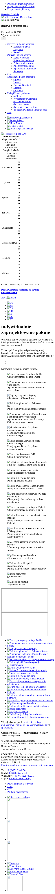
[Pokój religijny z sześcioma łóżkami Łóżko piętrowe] (30, 698)
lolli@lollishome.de (18, 773)
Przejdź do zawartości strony (21, 6)
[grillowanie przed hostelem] (21, 703)
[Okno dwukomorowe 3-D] (21, 667)
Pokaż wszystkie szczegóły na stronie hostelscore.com (27, 765)
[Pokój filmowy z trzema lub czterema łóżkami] (30, 692)
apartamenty (7, 727)
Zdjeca (20, 120)
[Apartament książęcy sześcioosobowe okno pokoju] (30, 645)
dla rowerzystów (21, 104)
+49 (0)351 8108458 (16, 770)
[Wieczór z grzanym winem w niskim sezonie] (30, 700)
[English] (10, 305)
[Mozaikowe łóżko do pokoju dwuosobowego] (30, 659)
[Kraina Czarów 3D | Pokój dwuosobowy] (28, 717)
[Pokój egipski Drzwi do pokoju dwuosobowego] (30, 665)
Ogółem (17, 79)
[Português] (10, 319)
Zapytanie (18, 49)
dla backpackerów (22, 101)
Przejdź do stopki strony (19, 9)
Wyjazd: (5, 35)
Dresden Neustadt (22, 85)
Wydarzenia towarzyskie (25, 98)
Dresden (17, 87)
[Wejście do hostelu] (17, 711)
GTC (9, 789)
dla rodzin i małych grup (25, 107)
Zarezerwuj (12, 44)
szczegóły (44, 725)
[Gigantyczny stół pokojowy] (22, 648)
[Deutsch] (10, 303)
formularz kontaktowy (20, 778)
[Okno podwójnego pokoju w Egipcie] (26, 687)
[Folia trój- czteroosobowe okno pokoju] (27, 670)
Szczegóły (18, 71)
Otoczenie (18, 90)
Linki (10, 786)
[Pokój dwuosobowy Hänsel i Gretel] (25, 678)
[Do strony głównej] (17, 17)
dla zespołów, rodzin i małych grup (30, 109)
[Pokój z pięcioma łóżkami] (21, 676)
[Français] (10, 311)
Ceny (10, 74)
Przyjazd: (5, 32)
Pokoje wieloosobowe (24, 63)
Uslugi (19, 126)
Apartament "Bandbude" (25, 68)
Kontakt (17, 52)
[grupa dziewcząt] (16, 708)
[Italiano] (9, 313)
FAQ (9, 112)
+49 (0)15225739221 (23, 775)
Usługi (10, 93)
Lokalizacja (12, 77)
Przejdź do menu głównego (20, 3)
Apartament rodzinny (23, 66)
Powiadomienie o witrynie (20, 783)
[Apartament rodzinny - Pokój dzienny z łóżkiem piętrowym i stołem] (30, 656)
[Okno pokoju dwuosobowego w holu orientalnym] (30, 684)
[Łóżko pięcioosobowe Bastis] (22, 673)
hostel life (28, 722)
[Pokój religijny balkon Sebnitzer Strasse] (27, 651)
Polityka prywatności (17, 792)
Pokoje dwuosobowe (23, 60)
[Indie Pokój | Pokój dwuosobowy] (24, 714)
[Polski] (10, 316)
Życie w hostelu (21, 57)
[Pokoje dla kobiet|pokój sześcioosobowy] (28, 706)
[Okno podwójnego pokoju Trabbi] (24, 640)
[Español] (10, 308)
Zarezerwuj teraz (21, 46)
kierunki (17, 82)
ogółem (17, 96)
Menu (18, 123)
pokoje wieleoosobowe (27, 725)
